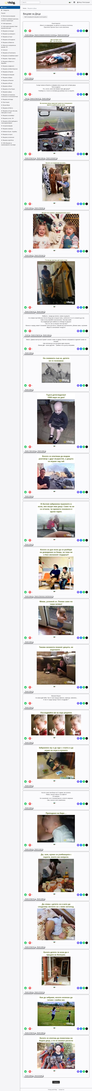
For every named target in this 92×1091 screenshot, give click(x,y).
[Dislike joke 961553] (30, 31)
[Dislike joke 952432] (30, 331)
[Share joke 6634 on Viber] (78, 94)
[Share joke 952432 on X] (86, 331)
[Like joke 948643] (25, 703)
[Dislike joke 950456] (30, 492)
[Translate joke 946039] (55, 1028)
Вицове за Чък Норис (9, 89)
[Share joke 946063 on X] (86, 988)
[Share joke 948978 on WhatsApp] (84, 687)
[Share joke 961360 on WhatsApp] (84, 74)
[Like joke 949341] (25, 638)
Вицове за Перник (8, 72)
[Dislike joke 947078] (30, 845)
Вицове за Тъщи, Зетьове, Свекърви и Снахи (9, 111)
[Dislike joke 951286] (30, 447)
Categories (6, 10)
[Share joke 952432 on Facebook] (81, 331)
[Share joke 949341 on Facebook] (81, 638)
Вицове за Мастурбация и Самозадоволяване (9, 122)
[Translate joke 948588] (55, 737)
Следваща (56, 1082)
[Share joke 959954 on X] (86, 154)
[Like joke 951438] (25, 385)
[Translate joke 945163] (55, 1071)
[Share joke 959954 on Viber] (78, 154)
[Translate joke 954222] (55, 306)
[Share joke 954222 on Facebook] (81, 307)
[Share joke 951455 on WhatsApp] (84, 349)
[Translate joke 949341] (55, 637)
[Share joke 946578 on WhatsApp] (84, 943)
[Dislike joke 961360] (30, 74)
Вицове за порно (7, 134)
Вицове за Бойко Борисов (10, 69)
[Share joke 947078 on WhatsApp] (84, 845)
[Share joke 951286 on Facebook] (81, 447)
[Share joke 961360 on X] (86, 74)
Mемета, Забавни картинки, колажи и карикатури (9, 19)
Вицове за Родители (35, 98)
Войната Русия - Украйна (10, 131)
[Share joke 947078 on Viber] (78, 845)
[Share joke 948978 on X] (86, 687)
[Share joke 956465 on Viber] (78, 251)
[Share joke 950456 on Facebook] (81, 492)
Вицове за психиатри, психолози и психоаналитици (9, 95)
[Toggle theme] (74, 2)
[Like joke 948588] (25, 738)
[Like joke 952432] (25, 331)
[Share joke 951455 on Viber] (78, 349)
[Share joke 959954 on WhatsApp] (84, 154)
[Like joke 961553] (25, 31)
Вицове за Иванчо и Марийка (7, 62)
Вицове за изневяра (8, 115)
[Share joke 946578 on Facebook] (81, 943)
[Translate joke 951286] (55, 446)
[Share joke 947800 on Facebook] (81, 804)
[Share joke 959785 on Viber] (78, 204)
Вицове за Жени (7, 86)
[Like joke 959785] (25, 204)
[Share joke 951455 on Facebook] (81, 349)
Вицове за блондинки (9, 39)
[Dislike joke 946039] (30, 1028)
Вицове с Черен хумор (9, 58)
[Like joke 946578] (25, 943)
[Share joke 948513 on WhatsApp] (84, 781)
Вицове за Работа (8, 108)
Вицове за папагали (8, 137)
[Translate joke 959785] (55, 203)
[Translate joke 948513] (55, 781)
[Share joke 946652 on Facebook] (81, 895)
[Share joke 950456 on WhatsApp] (84, 492)
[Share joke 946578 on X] (86, 943)
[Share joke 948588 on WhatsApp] (84, 738)
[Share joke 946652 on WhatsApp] (84, 895)
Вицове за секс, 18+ (8, 118)
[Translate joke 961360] (55, 73)
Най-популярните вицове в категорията (35, 17)
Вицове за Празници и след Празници (43, 596)
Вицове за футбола (8, 140)
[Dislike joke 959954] (30, 154)
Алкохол (5, 50)
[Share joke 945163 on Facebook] (81, 1071)
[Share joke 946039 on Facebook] (81, 1028)
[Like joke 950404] (25, 540)
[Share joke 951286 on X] (86, 447)
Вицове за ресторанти (62, 35)
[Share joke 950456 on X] (86, 492)
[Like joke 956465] (25, 251)
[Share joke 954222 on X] (86, 307)
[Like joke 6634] (25, 94)
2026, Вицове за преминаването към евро (8, 144)
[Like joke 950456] (25, 492)
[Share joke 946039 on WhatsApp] (84, 1028)
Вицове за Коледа (8, 99)
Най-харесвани (7, 23)
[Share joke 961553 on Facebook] (81, 31)
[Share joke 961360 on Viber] (78, 74)
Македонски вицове (8, 74)
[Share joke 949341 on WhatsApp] (84, 638)
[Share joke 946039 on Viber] (78, 1028)
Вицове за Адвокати (8, 66)
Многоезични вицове (9, 16)
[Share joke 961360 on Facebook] (81, 74)
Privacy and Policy (52, 1089)
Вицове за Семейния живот (10, 55)
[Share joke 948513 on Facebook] (81, 781)
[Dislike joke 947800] (30, 804)
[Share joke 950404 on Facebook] (81, 540)
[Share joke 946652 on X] (86, 895)
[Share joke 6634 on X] (86, 94)
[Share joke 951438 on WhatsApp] (84, 385)
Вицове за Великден (39, 255)
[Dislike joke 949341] (30, 638)
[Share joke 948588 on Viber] (78, 738)
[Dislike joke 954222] (30, 307)
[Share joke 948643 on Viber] (78, 703)
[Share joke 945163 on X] (86, 1071)
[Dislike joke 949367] (30, 592)
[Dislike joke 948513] (30, 781)
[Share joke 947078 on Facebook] (81, 845)
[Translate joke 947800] (55, 803)
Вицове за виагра (8, 128)
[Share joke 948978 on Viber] (78, 687)
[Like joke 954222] (25, 307)
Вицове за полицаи (8, 31)
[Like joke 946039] (25, 1028)
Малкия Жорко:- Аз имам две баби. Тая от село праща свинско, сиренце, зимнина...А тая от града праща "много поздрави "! (56, 698)
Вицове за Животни (8, 42)
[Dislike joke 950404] (30, 540)
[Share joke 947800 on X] (86, 804)
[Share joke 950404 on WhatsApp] (84, 540)
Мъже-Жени (6, 105)
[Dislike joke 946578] (30, 943)
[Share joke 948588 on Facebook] (81, 738)
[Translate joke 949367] (55, 591)
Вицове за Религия (8, 80)
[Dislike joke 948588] (30, 738)
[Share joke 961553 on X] (86, 31)
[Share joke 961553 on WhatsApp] (84, 31)
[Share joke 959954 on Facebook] (81, 154)
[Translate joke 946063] (55, 987)
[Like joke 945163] (25, 1071)
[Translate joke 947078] (55, 844)
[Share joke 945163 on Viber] (78, 1071)
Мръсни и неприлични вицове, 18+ (8, 46)
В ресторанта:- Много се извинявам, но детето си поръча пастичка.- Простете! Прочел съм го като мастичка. (56, 25)
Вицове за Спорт (7, 37)
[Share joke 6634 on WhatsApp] (84, 94)
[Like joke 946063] (25, 988)
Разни (26, 98)
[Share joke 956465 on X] (86, 251)
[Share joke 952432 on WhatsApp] (84, 331)
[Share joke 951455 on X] (86, 349)
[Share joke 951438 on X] (86, 385)
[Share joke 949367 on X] (86, 592)
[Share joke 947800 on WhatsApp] (84, 804)
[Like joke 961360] (25, 74)
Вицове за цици (38, 849)
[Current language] (70, 2)
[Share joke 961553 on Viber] (78, 31)
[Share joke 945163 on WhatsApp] (84, 1071)
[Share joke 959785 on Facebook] (81, 204)
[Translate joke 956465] (55, 250)
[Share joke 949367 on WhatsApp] (84, 592)
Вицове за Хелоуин (38, 992)
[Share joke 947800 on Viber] (78, 804)
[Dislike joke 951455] (30, 349)
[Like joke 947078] (25, 845)
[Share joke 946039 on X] (86, 1028)
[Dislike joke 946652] (30, 895)
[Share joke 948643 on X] (86, 703)
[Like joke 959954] (25, 154)
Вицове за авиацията (51, 158)
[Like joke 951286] (25, 447)
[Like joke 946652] (25, 895)
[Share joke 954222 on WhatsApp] (84, 307)
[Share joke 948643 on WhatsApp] (84, 703)
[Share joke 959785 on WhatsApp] (84, 204)
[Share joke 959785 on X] (86, 204)
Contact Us (61, 1089)
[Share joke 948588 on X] (86, 738)
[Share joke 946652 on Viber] (78, 895)
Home (4, 7)
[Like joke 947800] (25, 804)
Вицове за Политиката (9, 53)
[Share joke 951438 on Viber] (78, 385)
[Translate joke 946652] (55, 894)
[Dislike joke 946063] (30, 988)
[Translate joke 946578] (55, 942)
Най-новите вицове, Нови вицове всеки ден (9, 27)
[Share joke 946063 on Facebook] (81, 988)
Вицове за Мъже (7, 83)
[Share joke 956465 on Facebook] (81, 251)
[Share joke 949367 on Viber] (78, 592)
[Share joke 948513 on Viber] (78, 781)
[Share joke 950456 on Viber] (78, 492)
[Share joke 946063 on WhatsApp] (84, 988)
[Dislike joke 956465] (30, 251)
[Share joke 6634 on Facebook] (81, 94)
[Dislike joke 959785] (30, 204)
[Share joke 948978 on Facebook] (81, 687)
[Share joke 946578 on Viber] (78, 943)
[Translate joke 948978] (55, 686)
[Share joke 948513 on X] (86, 781)
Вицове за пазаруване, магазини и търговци (44, 35)
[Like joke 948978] (25, 687)
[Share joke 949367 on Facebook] (81, 592)
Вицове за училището (9, 34)
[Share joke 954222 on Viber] (78, 307)
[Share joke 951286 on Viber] (78, 447)
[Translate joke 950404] (55, 539)
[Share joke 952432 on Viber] (78, 331)
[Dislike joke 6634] (30, 94)
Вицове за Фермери (39, 208)
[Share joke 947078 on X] (86, 845)
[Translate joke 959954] (55, 153)
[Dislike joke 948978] (30, 687)
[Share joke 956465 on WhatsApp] (84, 251)
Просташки (6, 102)
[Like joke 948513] (25, 781)
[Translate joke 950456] (55, 491)
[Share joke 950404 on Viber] (78, 540)
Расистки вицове (38, 1075)
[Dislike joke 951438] (30, 385)
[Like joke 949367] (25, 592)
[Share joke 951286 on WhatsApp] (84, 447)
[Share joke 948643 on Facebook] (81, 703)
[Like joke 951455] (25, 349)
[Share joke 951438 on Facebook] (81, 385)
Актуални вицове (7, 126)
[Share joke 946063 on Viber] (78, 988)
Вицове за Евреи (7, 77)
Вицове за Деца (7, 92)
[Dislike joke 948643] (30, 703)
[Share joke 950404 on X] (86, 540)
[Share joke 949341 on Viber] (78, 638)
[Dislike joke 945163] (30, 1071)
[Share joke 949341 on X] (86, 638)
